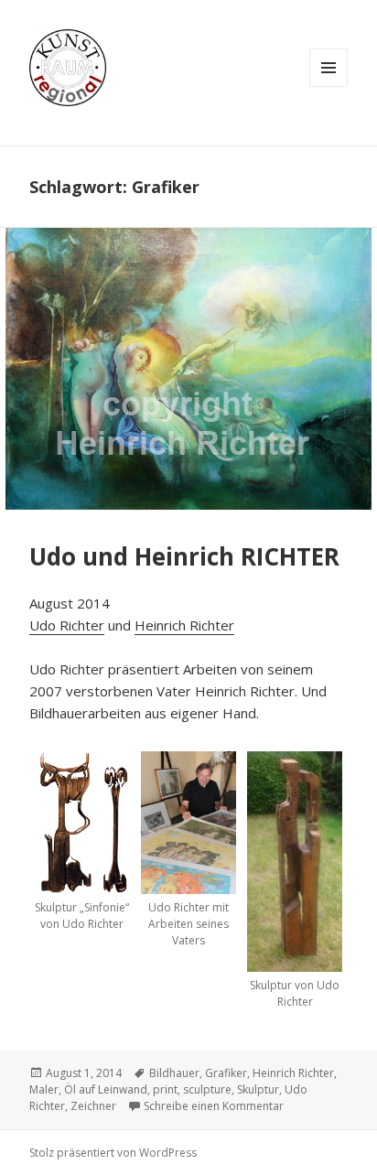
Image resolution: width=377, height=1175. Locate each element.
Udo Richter (66, 625)
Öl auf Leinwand (105, 1089)
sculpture (207, 1089)
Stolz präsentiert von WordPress (113, 1152)
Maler (44, 1089)
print (165, 1089)
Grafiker (226, 1073)
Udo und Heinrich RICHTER (184, 556)
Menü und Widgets (328, 68)
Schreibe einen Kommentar (214, 1106)
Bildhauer (174, 1073)
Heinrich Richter (184, 625)
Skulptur (258, 1089)
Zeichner (93, 1106)
